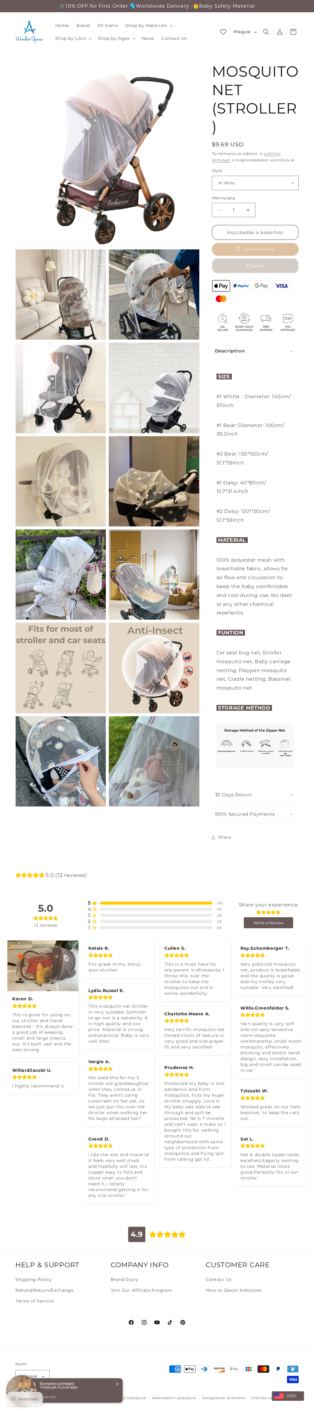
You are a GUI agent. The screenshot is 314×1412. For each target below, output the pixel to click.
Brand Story (125, 1279)
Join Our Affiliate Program (141, 1290)
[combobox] (288, 1396)
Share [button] (224, 837)
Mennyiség (223, 197)
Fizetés (255, 266)
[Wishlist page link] (223, 32)
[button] (148, 25)
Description (230, 351)
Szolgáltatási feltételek (223, 1398)
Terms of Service (34, 1301)
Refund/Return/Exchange (44, 1290)
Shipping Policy (33, 1279)
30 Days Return (233, 795)
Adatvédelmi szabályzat (174, 1398)
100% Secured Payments (245, 814)
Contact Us (219, 1279)
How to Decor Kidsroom (234, 1290)
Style (217, 170)
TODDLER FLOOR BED (59, 1387)
